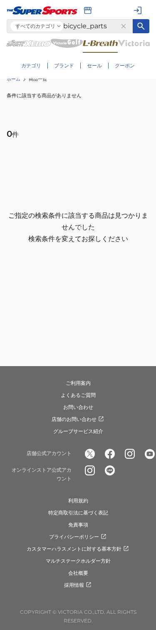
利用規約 (78, 500)
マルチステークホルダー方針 (78, 561)
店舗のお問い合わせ (74, 419)
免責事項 (78, 525)
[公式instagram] (130, 454)
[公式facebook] (110, 454)
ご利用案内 (78, 383)
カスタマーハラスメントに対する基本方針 (74, 549)
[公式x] (90, 454)
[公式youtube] (150, 454)
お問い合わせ (78, 407)
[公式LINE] (110, 470)
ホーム (13, 79)
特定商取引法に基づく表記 (78, 512)
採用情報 (74, 585)
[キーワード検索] (141, 26)
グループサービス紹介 (78, 431)
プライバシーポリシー (74, 537)
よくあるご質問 (78, 395)
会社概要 (78, 573)
